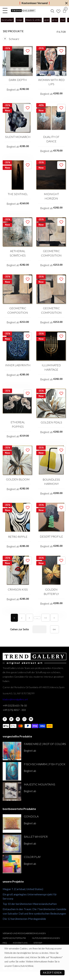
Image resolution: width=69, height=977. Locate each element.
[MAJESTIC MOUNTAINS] (12, 791)
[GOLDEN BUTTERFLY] (51, 571)
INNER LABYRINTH (17, 365)
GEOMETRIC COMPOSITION (51, 253)
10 (45, 618)
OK (54, 629)
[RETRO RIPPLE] (18, 518)
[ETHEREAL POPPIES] (18, 403)
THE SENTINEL (18, 194)
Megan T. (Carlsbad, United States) (23, 889)
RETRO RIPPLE (17, 536)
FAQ (5, 942)
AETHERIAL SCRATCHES (18, 253)
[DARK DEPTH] (18, 61)
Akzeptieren (52, 972)
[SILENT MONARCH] (18, 118)
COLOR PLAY (32, 856)
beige (19, 19)
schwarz (14, 38)
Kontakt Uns (20, 942)
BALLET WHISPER (36, 836)
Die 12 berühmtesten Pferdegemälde (24, 918)
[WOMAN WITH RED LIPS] (51, 61)
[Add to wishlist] (28, 51)
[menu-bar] (6, 10)
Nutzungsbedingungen (46, 938)
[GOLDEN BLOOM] (18, 460)
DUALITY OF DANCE (51, 139)
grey (54, 19)
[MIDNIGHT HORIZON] (51, 175)
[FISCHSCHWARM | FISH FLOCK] (12, 771)
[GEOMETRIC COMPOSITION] (51, 232)
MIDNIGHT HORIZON (51, 196)
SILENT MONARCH (17, 136)
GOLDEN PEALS (51, 422)
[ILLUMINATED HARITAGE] (51, 346)
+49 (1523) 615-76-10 (15, 705)
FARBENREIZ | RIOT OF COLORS (45, 744)
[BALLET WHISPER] (12, 844)
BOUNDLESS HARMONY (51, 482)
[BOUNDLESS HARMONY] (51, 460)
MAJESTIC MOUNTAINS (39, 784)
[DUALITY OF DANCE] (51, 118)
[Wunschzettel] (58, 10)
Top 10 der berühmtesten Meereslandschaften (30, 903)
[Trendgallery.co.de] (23, 10)
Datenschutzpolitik (14, 938)
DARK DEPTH (18, 79)
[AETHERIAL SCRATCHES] (18, 232)
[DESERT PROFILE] (51, 518)
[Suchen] (52, 10)
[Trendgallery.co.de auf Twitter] (11, 719)
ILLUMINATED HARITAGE (51, 367)
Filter (61, 31)
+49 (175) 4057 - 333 (14, 709)
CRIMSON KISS (18, 589)
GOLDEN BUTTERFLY (51, 591)
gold (46, 19)
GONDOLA (31, 816)
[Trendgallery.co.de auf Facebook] (5, 719)
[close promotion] (66, 3)
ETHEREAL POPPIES (18, 424)
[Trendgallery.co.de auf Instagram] (24, 719)
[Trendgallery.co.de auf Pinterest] (18, 719)
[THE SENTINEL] (18, 175)
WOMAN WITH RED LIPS (51, 82)
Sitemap (37, 942)
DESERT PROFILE (51, 536)
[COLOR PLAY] (12, 864)
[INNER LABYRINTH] (18, 346)
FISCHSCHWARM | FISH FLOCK (44, 764)
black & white (33, 19)
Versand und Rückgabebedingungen (24, 933)
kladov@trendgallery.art (15, 699)
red (63, 19)
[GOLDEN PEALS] (51, 403)
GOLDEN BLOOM (18, 479)
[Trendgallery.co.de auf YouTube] (31, 719)
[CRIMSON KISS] (18, 571)
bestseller (7, 19)
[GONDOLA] (12, 823)
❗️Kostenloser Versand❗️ (34, 3)
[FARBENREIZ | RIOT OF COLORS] (12, 751)
